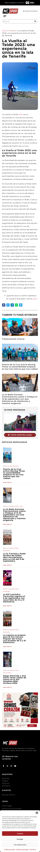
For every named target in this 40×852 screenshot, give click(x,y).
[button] (37, 813)
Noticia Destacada (11, 466)
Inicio (4, 31)
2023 (21, 114)
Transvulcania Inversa (13, 339)
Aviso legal (33, 849)
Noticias (5, 778)
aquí (35, 299)
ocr (21, 506)
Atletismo (7, 673)
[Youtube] (15, 766)
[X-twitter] (7, 766)
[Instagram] (11, 766)
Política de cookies (9, 849)
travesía (6, 550)
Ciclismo (12, 31)
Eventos (5, 783)
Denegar (20, 839)
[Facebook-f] (3, 766)
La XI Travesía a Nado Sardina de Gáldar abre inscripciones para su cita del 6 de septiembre (14, 557)
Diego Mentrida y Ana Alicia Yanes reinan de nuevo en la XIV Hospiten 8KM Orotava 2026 (14, 679)
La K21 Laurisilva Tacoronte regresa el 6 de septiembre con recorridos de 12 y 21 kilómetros (14, 598)
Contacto (6, 786)
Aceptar (20, 833)
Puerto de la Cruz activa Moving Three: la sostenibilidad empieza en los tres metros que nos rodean (20, 366)
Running (6, 591)
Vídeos (5, 781)
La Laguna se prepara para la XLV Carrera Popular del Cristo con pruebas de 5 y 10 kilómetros (14, 639)
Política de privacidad (22, 849)
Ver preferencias (20, 845)
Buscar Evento (8, 795)
